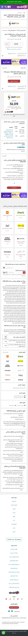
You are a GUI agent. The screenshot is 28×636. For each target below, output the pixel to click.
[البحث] (6, 6)
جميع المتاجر (19, 12)
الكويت (14, 509)
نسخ (7, 44)
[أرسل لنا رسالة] (3, 632)
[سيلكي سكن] (14, 23)
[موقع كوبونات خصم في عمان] (24, 12)
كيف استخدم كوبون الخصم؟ (14, 572)
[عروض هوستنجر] (14, 61)
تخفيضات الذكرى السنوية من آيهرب (14, 1)
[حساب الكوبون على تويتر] (17, 599)
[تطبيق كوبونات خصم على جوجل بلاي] (12, 611)
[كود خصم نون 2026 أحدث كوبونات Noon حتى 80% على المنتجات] (20, 225)
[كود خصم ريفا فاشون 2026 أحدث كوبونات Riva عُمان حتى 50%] (20, 375)
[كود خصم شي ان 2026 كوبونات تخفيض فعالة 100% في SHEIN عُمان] (20, 380)
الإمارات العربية (14, 505)
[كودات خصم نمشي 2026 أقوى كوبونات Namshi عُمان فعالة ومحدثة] (7, 238)
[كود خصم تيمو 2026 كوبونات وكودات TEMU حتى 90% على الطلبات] (7, 212)
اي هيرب (20, 217)
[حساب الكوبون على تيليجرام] (6, 599)
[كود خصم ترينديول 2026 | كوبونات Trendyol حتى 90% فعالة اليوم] (7, 252)
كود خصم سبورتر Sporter (14, 587)
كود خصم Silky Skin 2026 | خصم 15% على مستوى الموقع (8, 136)
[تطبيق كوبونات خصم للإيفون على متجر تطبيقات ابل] (9, 611)
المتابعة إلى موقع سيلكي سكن (14, 49)
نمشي (7, 244)
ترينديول (7, 257)
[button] (2, 1)
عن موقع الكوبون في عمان (14, 564)
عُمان (14, 516)
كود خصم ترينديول (14, 576)
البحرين (14, 513)
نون (20, 230)
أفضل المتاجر (22, 352)
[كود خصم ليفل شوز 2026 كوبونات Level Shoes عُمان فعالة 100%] (7, 225)
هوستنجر (20, 245)
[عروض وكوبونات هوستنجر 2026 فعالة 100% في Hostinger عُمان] (20, 238)
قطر (14, 520)
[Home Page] (22, 7)
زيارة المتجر (14, 188)
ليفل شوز (7, 230)
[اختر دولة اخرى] (9, 7)
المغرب (14, 532)
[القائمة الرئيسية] (2, 6)
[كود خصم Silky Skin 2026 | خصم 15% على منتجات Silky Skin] (14, 103)
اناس (21, 258)
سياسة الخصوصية (14, 568)
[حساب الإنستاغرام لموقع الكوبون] (21, 599)
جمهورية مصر (14, 524)
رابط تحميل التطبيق (14, 607)
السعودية (14, 501)
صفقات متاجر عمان (14, 553)
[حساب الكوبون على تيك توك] (10, 599)
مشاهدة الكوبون (14, 81)
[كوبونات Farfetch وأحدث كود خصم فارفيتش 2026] (7, 380)
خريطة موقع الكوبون (14, 560)
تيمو (7, 219)
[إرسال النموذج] (24, 272)
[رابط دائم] (25, 53)
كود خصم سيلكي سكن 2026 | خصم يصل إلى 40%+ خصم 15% (8, 131)
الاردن (14, 528)
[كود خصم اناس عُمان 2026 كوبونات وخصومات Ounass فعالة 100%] (20, 252)
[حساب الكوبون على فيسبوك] (14, 599)
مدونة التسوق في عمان (14, 557)
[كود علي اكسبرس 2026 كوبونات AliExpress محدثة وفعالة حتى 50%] (7, 375)
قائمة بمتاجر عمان (14, 549)
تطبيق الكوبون (14, 604)
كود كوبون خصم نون (14, 580)
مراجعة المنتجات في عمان (14, 583)
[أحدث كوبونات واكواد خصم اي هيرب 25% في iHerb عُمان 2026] (20, 212)
